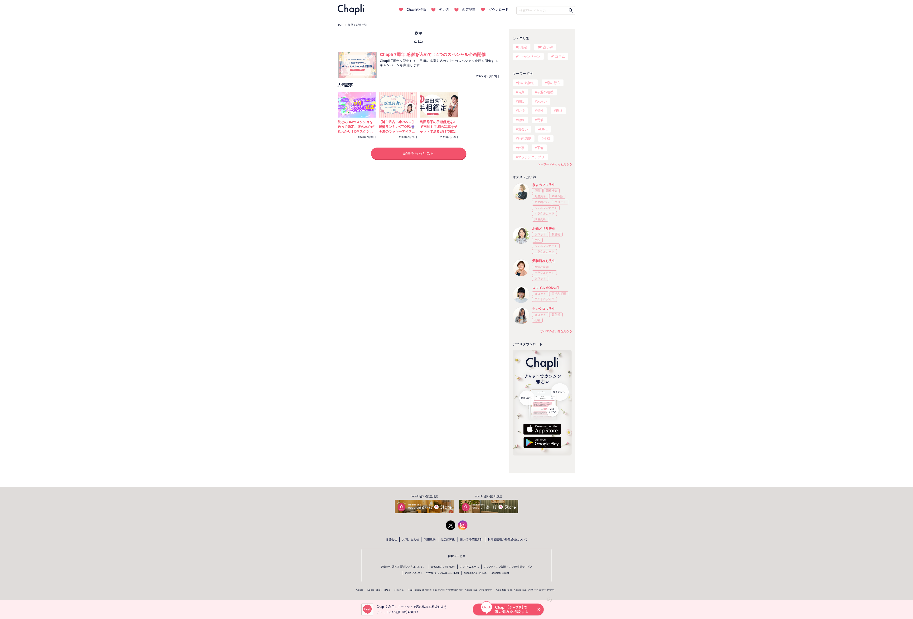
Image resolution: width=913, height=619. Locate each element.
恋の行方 (553, 83)
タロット (560, 202)
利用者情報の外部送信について (508, 539)
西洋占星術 (541, 267)
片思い (542, 101)
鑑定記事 (469, 9)
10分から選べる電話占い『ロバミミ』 (403, 566)
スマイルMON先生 (546, 288)
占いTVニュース (469, 566)
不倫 (540, 148)
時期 (521, 92)
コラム (560, 56)
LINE (544, 129)
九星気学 (540, 196)
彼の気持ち (526, 83)
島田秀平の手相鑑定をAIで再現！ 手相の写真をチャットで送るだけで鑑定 (438, 126)
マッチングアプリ (531, 157)
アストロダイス (544, 299)
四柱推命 (551, 190)
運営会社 (391, 539)
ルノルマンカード (545, 207)
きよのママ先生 (543, 185)
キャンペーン (530, 56)
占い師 (548, 47)
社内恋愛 (524, 138)
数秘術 (556, 234)
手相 (537, 240)
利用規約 (430, 539)
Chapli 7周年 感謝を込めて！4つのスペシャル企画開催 (433, 54)
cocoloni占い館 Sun (475, 572)
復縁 (559, 111)
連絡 (521, 120)
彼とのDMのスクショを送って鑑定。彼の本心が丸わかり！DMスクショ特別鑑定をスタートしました (356, 131)
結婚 (521, 111)
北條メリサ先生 (543, 228)
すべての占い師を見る (554, 331)
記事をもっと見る (418, 153)
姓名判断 (540, 219)
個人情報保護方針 (471, 539)
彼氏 (521, 101)
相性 (540, 111)
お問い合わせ (410, 539)
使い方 (444, 9)
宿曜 (537, 190)
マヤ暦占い (541, 202)
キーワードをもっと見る (553, 164)
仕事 (521, 148)
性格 (547, 138)
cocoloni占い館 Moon (443, 566)
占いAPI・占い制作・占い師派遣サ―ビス (508, 566)
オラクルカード (544, 213)
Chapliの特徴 (416, 9)
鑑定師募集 (448, 539)
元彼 (540, 120)
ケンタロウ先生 (543, 309)
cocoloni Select (500, 572)
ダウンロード (499, 9)
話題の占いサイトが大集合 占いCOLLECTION (432, 572)
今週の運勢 (545, 92)
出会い (523, 129)
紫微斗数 (557, 196)
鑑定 (523, 47)
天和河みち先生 (543, 261)
